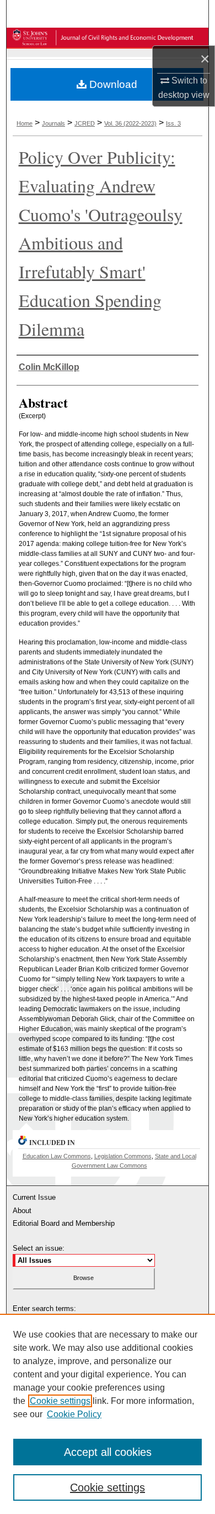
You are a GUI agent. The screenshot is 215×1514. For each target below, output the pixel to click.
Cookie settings (60, 1401)
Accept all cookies (108, 1452)
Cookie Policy (74, 1414)
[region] (107, 1414)
